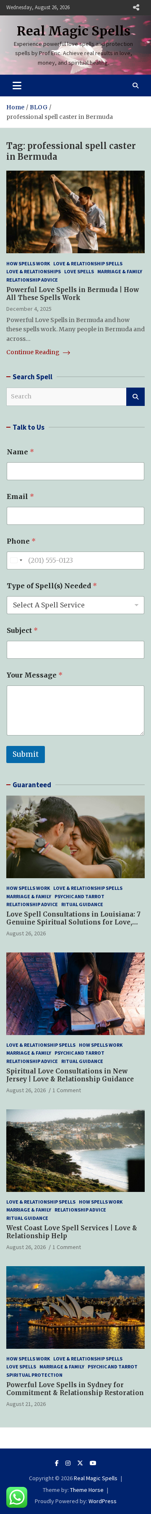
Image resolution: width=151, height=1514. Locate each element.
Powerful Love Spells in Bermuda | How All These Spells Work (72, 294)
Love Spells (79, 271)
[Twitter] (80, 1463)
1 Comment (66, 1090)
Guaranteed (32, 784)
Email (20, 497)
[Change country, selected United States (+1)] (16, 560)
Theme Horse (87, 1490)
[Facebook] (57, 1463)
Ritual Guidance (82, 904)
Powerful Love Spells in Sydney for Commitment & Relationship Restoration (75, 1389)
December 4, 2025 (29, 308)
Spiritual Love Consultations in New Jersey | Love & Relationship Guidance (70, 1075)
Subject (22, 631)
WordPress (103, 1501)
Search (135, 397)
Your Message (34, 675)
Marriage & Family (119, 271)
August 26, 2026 (26, 933)
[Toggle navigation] (17, 85)
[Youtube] (93, 1463)
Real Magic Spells (73, 31)
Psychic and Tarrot (79, 896)
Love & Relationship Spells (87, 263)
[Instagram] (68, 1463)
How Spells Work (28, 263)
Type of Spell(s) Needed (52, 586)
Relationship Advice (32, 280)
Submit (26, 754)
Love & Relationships (33, 271)
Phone (21, 541)
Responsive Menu (136, 7)
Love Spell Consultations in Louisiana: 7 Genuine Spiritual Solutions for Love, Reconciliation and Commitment (73, 922)
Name (20, 452)
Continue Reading (33, 352)
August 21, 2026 (26, 1404)
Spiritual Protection (34, 1375)
